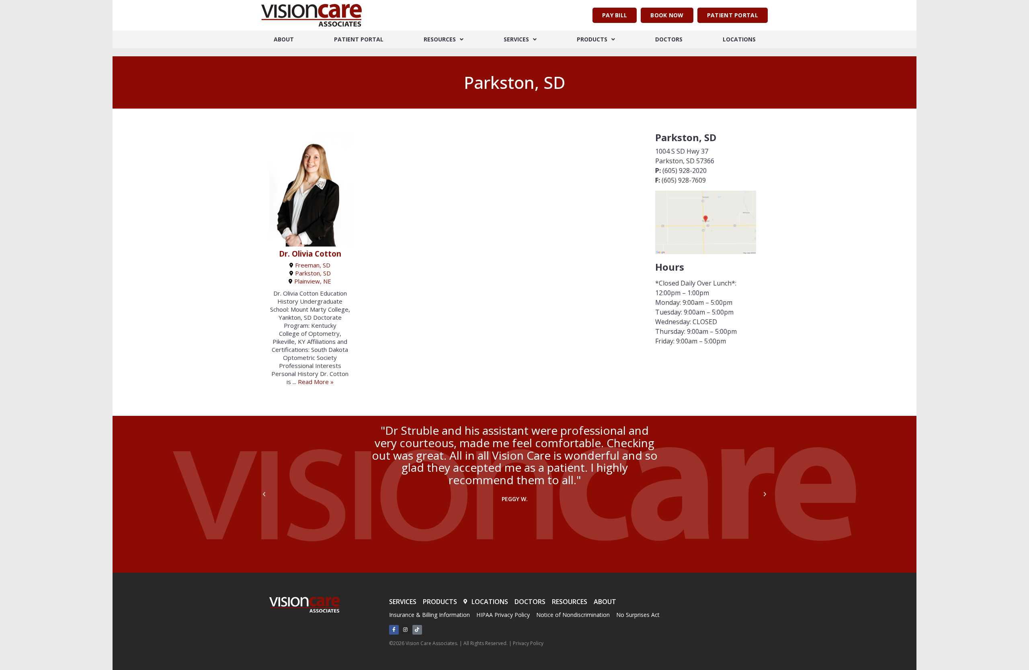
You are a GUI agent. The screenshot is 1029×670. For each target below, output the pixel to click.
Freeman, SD (312, 265)
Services (516, 39)
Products (592, 39)
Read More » (316, 382)
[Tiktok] (417, 630)
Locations (739, 39)
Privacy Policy (528, 643)
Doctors (669, 39)
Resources (440, 39)
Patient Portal (358, 39)
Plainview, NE (312, 281)
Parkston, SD (313, 273)
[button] (264, 494)
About (284, 39)
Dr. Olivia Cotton (310, 254)
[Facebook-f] (394, 630)
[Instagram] (405, 630)
